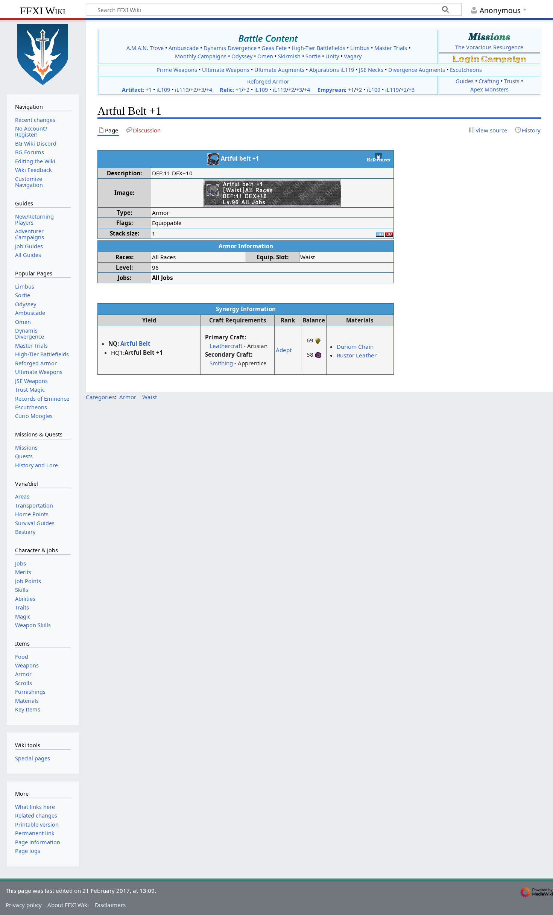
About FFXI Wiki (68, 905)
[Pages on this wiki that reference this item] (378, 157)
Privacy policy (24, 905)
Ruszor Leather (357, 355)
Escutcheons (466, 69)
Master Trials (390, 48)
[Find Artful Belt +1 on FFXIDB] (389, 233)
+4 (209, 89)
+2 (193, 89)
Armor (127, 397)
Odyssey (241, 56)
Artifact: (133, 89)
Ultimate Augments (279, 69)
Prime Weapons (176, 69)
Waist (149, 397)
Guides (465, 81)
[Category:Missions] (489, 36)
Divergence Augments (416, 69)
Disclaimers (110, 905)
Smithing (221, 363)
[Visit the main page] (43, 54)
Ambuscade (184, 48)
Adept (284, 350)
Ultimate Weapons (225, 69)
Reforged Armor (268, 81)
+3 (201, 89)
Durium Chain (355, 346)
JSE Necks (371, 69)
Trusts (512, 81)
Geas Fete (274, 48)
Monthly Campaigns (200, 56)
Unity (332, 56)
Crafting (489, 81)
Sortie (313, 56)
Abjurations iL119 (331, 69)
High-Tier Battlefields (318, 48)
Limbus (359, 48)
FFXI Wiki (42, 11)
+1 (149, 89)
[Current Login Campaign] (466, 58)
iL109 (163, 89)
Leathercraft (226, 346)
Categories (100, 397)
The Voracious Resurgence (489, 47)
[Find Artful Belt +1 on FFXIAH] (380, 233)
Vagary (353, 56)
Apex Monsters (489, 89)
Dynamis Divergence (230, 48)
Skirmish (289, 56)
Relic (226, 89)
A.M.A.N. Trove (145, 48)
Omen (265, 56)
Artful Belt (135, 343)
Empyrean (331, 89)
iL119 (181, 89)
